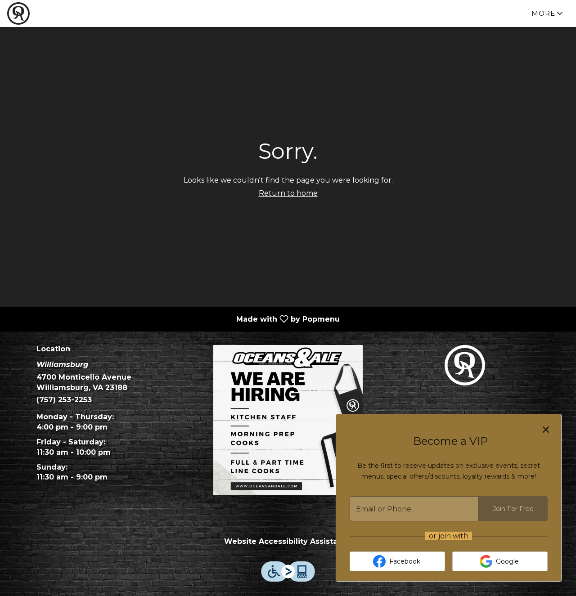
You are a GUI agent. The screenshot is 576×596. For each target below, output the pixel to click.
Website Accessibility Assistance (288, 541)
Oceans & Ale (464, 365)
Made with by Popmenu (173, 319)
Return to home (288, 193)
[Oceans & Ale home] (47, 13)
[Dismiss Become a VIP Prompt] (546, 429)
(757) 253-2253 (64, 399)
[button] (548, 13)
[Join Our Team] (288, 419)
